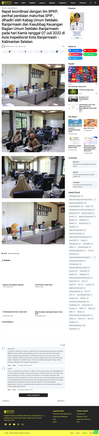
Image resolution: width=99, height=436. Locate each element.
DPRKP (72, 247)
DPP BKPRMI (88, 244)
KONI (84, 281)
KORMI (72, 284)
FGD (91, 250)
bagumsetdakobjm (13, 8)
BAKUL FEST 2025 (89, 128)
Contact (84, 433)
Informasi (73, 271)
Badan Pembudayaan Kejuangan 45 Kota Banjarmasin (82, 200)
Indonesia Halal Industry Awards (79, 267)
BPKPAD (72, 223)
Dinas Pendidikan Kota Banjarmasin (80, 237)
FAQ (78, 422)
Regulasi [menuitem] (51, 3)
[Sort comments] (62, 345)
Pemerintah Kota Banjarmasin (79, 301)
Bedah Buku (84, 220)
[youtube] (14, 424)
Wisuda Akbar (74, 329)
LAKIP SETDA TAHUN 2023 (43, 285)
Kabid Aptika (84, 271)
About (78, 433)
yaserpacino (11, 348)
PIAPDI (82, 308)
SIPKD (55, 422)
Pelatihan (84, 298)
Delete (14, 365)
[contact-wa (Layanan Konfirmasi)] (96, 432)
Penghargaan (74, 305)
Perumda (73, 308)
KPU (80, 284)
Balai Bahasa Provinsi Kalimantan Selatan (82, 210)
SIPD (54, 419)
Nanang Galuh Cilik (75, 291)
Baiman (89, 206)
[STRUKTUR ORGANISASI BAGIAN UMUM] (75, 123)
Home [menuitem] (16, 3)
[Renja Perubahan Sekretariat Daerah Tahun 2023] (49, 300)
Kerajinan (73, 274)
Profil (77, 38)
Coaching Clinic (84, 223)
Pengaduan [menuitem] (62, 3)
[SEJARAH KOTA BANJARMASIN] (73, 99)
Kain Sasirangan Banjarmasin (77, 86)
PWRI (72, 312)
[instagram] (18, 424)
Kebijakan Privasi (82, 416)
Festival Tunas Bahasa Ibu (77, 250)
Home (72, 433)
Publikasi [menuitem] (32, 3)
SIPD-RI (81, 318)
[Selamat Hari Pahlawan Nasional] (17, 273)
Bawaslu (72, 216)
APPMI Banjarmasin (76, 196)
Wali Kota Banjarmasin (77, 325)
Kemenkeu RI (81, 414)
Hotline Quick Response (60, 416)
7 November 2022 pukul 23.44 (25, 365)
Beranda (4, 8)
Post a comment (32, 395)
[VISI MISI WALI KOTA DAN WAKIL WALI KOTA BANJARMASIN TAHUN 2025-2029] (73, 106)
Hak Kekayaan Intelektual (77, 261)
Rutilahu (80, 312)
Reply (9, 365)
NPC (87, 291)
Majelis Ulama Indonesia (77, 288)
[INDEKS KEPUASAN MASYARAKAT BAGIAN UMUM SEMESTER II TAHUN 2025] (90, 140)
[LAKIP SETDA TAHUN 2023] (49, 273)
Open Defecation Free (84, 295)
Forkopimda (74, 254)
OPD (71, 295)
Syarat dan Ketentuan (83, 419)
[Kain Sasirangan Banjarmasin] (82, 74)
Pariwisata (73, 298)
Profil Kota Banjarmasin (86, 90)
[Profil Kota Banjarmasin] (73, 91)
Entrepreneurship (84, 247)
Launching (90, 284)
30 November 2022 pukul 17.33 (25, 389)
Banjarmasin (74, 213)
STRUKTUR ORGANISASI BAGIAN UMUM (74, 130)
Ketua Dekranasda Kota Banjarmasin (80, 278)
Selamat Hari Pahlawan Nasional (13, 285)
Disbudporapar (75, 244)
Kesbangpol (84, 274)
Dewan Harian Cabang (76, 233)
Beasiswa (73, 220)
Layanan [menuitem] (42, 3)
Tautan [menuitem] (73, 3)
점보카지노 (60, 371)
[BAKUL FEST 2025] (90, 123)
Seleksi (72, 318)
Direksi (84, 240)
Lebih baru (6, 401)
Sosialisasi (73, 322)
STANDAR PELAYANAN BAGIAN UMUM (74, 146)
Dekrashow (73, 227)
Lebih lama (60, 401)
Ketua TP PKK (74, 281)
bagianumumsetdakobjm (77, 203)
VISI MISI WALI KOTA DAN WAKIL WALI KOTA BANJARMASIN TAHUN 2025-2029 (88, 107)
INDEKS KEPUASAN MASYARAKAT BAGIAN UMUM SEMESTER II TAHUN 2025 (90, 148)
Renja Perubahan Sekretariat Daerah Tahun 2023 (49, 313)
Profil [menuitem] (23, 3)
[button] (91, 3)
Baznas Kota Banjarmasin (87, 216)
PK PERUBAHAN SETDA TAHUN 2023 (15, 312)
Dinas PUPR (73, 240)
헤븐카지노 (11, 353)
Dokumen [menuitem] (18, 8)
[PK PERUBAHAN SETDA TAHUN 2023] (17, 300)
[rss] (22, 424)
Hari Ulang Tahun (75, 264)
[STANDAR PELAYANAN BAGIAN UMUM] (75, 140)
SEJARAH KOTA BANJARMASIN (84, 98)
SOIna (90, 318)
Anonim (10, 369)
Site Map (92, 433)
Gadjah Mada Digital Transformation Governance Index (82, 258)
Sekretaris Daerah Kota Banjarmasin (80, 315)
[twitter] (10, 424)
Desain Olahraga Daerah (77, 230)
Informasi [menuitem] (82, 3)
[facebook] (5, 424)
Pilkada (91, 308)
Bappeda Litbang (88, 213)
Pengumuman (87, 305)
